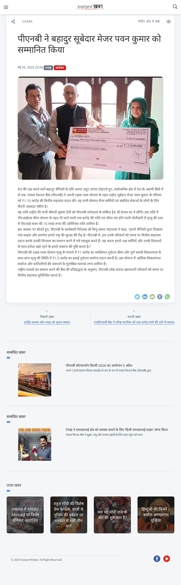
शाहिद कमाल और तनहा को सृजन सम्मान (47, 322)
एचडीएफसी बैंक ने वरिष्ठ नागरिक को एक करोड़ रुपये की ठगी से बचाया (134, 322)
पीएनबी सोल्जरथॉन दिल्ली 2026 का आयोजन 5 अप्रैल (99, 365)
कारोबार (60, 68)
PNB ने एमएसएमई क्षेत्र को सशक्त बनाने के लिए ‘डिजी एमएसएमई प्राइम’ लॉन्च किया (117, 429)
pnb (48, 68)
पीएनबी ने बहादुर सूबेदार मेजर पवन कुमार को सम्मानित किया (89, 43)
